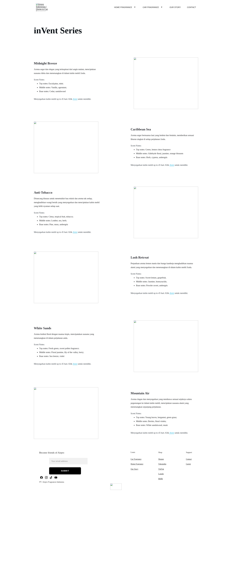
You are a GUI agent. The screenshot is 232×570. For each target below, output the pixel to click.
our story (175, 7)
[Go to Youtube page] (56, 477)
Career (188, 464)
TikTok (161, 469)
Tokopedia (162, 464)
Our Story (134, 469)
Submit (65, 471)
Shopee (161, 459)
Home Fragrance (123, 7)
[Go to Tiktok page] (51, 477)
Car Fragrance (151, 7)
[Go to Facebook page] (41, 477)
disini (75, 99)
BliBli (160, 479)
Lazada (161, 474)
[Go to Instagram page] (46, 477)
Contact (191, 7)
